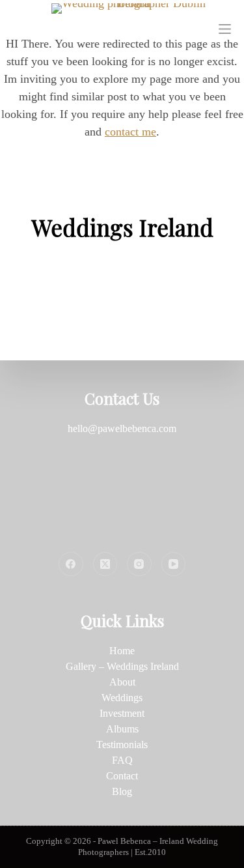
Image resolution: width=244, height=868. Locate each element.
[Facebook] (71, 564)
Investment (122, 713)
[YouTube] (173, 564)
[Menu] (225, 29)
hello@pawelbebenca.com (122, 428)
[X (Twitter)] (105, 564)
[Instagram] (139, 564)
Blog (122, 791)
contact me (130, 131)
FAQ (122, 760)
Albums (122, 728)
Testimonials (122, 744)
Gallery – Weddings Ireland (122, 666)
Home (122, 650)
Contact (122, 775)
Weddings (122, 697)
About (122, 681)
